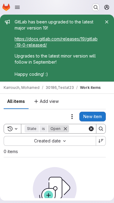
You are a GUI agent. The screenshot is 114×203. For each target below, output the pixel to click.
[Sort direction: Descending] (101, 141)
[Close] (106, 22)
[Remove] (65, 128)
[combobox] (50, 141)
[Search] (101, 129)
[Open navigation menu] (17, 7)
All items (16, 101)
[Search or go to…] (95, 7)
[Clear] (91, 128)
